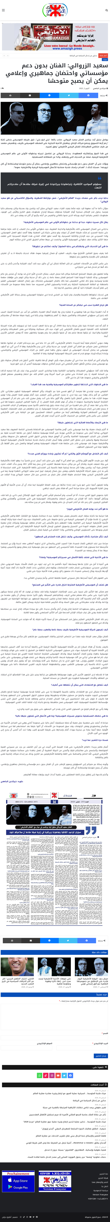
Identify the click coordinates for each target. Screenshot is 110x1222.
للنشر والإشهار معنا (100, 1182)
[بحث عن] (106, 11)
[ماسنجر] (49, 95)
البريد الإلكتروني (100, 1043)
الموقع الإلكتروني (44, 1043)
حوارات (105, 59)
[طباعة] (10, 95)
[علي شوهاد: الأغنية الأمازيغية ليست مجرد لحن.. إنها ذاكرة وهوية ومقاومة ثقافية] (54, 966)
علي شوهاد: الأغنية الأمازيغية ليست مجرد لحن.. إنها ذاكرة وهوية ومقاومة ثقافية (54, 981)
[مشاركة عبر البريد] (30, 95)
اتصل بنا (104, 1186)
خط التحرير (104, 1174)
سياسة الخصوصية (101, 1190)
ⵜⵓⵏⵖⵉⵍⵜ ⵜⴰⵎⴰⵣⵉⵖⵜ (98, 1199)
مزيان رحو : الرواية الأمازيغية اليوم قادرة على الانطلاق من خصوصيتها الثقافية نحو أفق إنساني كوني (92, 981)
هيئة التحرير (103, 1178)
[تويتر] (69, 95)
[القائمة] (3, 11)
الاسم (105, 1033)
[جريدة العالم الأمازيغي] (55, 10)
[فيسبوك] (88, 95)
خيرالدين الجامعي (99, 88)
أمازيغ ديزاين (6, 1217)
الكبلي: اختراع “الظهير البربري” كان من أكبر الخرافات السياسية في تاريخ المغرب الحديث (18, 981)
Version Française (100, 1194)
